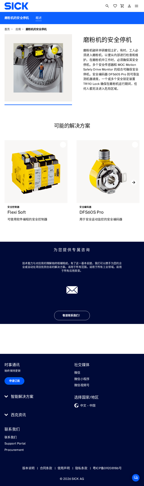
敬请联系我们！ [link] (72, 315)
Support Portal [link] (15, 443)
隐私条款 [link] (81, 468)
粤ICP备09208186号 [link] (107, 468)
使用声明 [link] (64, 468)
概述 (39, 18)
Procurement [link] (14, 450)
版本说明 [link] (28, 468)
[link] (16, 6)
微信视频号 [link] (82, 385)
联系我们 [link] (10, 437)
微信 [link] (77, 372)
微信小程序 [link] (82, 379)
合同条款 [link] (46, 468)
